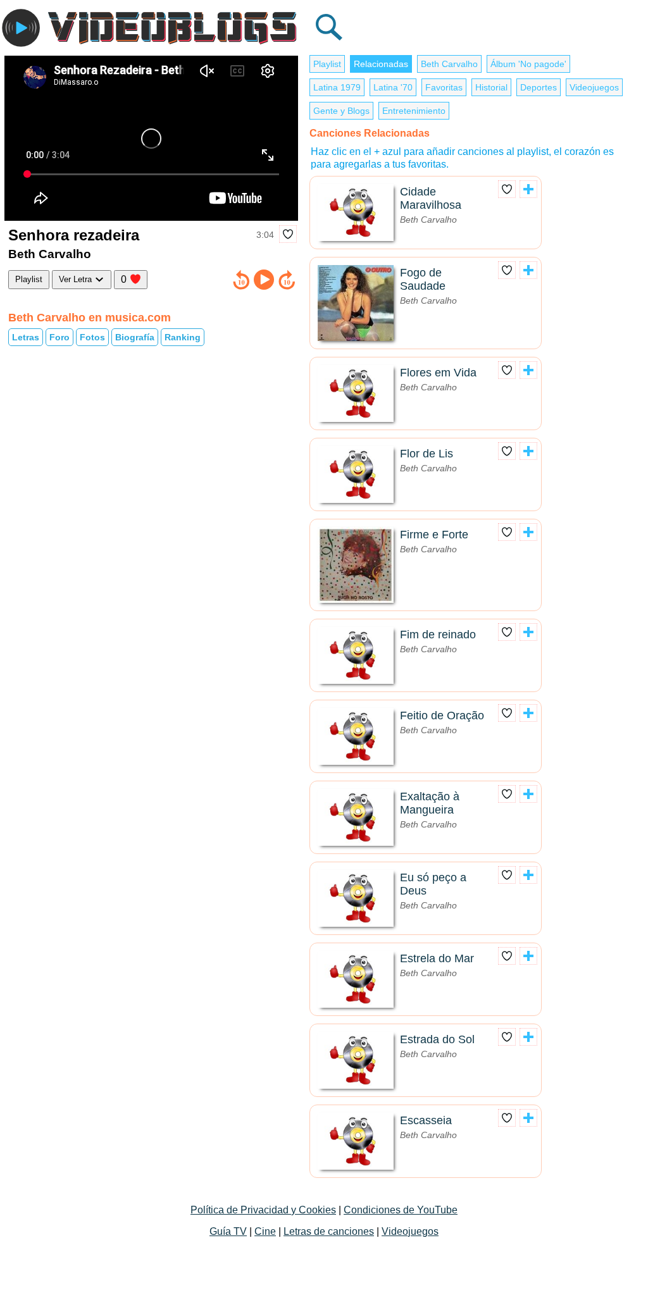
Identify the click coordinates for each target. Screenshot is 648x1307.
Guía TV (228, 1231)
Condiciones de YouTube (401, 1210)
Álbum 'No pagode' (528, 64)
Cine (265, 1231)
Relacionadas (381, 64)
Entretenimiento (414, 111)
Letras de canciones (329, 1231)
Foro (59, 337)
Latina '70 (393, 87)
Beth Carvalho (449, 64)
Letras (25, 337)
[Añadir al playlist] (528, 189)
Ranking (183, 337)
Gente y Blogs (341, 111)
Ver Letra (76, 279)
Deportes (538, 87)
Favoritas (444, 87)
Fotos (92, 337)
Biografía (134, 337)
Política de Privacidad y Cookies (263, 1210)
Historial (491, 87)
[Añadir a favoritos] (288, 234)
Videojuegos (594, 87)
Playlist (28, 279)
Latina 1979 (337, 87)
